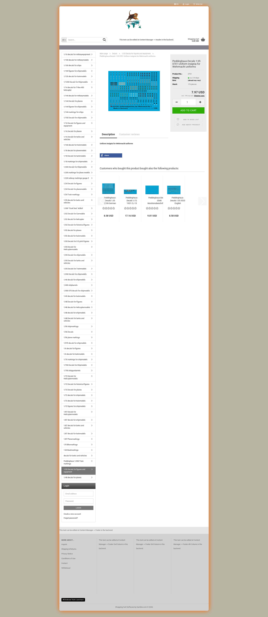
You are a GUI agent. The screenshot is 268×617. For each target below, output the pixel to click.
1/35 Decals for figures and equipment (74, 470)
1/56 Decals (68, 332)
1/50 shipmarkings (71, 326)
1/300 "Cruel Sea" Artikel (73, 208)
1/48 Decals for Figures (73, 302)
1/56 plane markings (72, 337)
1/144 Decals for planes (73, 101)
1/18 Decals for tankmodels (75, 156)
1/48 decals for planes (72, 477)
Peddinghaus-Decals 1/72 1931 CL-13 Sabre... (132, 201)
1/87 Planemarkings (72, 439)
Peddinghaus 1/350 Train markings (73, 462)
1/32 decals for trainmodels (74, 236)
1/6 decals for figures (72, 348)
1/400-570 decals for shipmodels (77, 291)
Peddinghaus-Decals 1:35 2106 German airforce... (110, 201)
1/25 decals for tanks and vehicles (74, 201)
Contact (64, 563)
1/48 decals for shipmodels (74, 313)
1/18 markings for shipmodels (75, 161)
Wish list (198, 4)
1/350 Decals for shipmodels (75, 274)
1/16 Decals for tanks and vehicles (74, 138)
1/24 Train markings (72, 195)
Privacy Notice (67, 554)
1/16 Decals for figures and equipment (74, 124)
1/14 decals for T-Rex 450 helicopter (74, 88)
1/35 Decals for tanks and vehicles (74, 262)
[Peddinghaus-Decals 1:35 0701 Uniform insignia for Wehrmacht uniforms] (134, 91)
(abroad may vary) (194, 80)
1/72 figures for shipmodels (74, 406)
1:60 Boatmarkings (71, 450)
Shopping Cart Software (124, 607)
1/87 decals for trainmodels (74, 434)
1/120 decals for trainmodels (75, 76)
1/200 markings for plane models (77, 172)
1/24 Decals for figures (73, 184)
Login (78, 508)
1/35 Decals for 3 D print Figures (76, 241)
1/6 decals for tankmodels (74, 354)
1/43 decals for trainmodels (74, 296)
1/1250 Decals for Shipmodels (76, 82)
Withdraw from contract (73, 600)
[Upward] (260, 613)
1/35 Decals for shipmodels (75, 255)
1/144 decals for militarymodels (76, 96)
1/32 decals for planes (72, 230)
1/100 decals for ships (72, 65)
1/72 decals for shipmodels (74, 395)
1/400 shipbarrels (70, 285)
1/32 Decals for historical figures (76, 225)
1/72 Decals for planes (73, 390)
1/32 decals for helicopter (74, 219)
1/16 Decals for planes (73, 131)
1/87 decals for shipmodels (74, 420)
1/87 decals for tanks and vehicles (74, 426)
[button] (176, 4)
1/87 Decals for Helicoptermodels (71, 413)
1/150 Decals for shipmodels (75, 118)
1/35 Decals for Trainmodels (75, 269)
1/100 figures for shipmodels (75, 71)
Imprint (64, 544)
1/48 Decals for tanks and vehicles (74, 319)
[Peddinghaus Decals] (134, 20)
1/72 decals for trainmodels (74, 401)
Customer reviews (129, 134)
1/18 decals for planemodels (75, 150)
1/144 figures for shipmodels (75, 107)
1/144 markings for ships (73, 112)
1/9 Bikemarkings (71, 445)
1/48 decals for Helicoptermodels (77, 307)
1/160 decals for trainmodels (75, 145)
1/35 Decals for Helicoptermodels (71, 248)
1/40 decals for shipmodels (74, 280)
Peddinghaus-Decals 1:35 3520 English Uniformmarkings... (177, 201)
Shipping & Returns (68, 549)
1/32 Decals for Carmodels (74, 214)
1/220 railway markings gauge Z (76, 178)
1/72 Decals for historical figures (76, 384)
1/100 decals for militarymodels (76, 60)
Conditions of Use (68, 558)
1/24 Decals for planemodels (75, 189)
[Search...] (104, 39)
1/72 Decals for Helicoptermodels (71, 377)
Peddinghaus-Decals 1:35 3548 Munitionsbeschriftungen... (159, 200)
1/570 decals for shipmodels (75, 343)
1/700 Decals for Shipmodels (75, 365)
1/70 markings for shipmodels (75, 359)
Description (108, 134)
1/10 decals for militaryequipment (77, 54)
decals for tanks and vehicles (75, 456)
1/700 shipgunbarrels (72, 370)
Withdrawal (65, 568)
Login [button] (186, 4)
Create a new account (72, 514)
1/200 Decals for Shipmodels (75, 167)
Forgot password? (71, 518)
